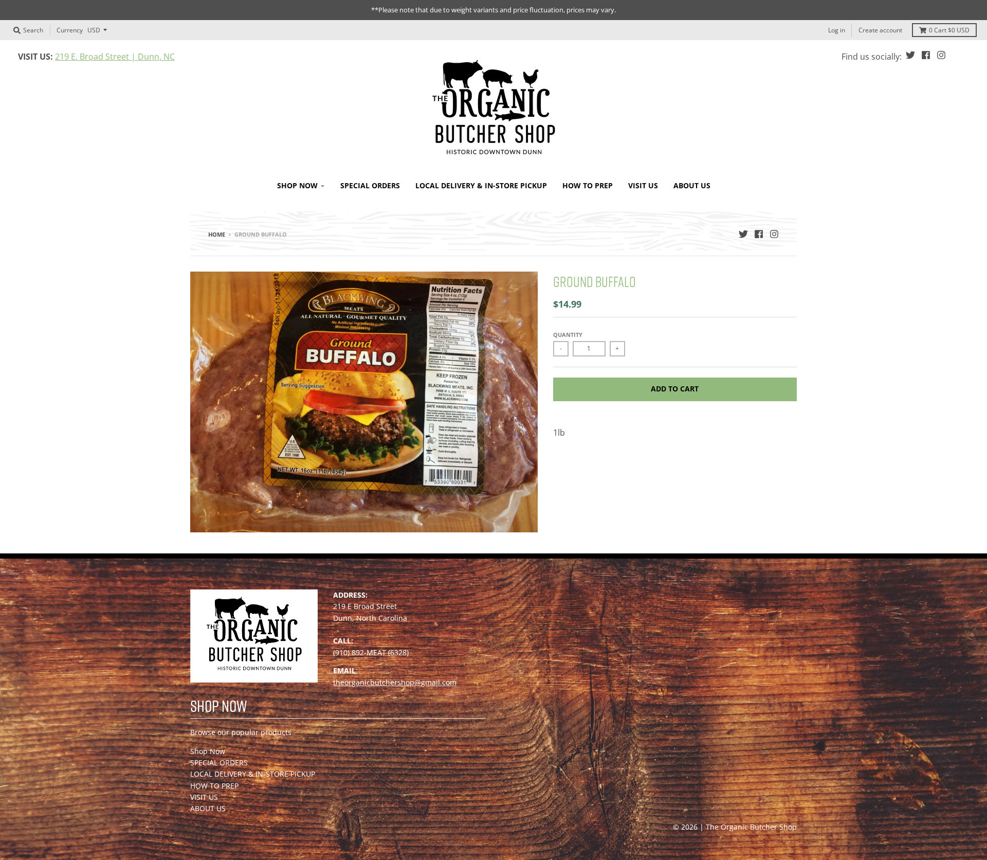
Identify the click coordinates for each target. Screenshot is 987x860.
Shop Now (207, 751)
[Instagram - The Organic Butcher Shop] (941, 55)
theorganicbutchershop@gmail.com (394, 682)
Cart (949, 30)
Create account (880, 30)
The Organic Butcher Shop (751, 827)
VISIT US (204, 797)
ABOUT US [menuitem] (691, 185)
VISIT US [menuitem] (643, 185)
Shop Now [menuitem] (297, 185)
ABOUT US (208, 808)
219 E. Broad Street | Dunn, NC (115, 56)
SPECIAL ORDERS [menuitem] (370, 185)
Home (216, 234)
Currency (70, 29)
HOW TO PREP (214, 786)
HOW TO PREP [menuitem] (587, 185)
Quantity (567, 334)
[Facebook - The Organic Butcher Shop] (925, 55)
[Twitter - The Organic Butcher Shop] (910, 55)
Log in (836, 30)
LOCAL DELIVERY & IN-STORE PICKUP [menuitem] (481, 185)
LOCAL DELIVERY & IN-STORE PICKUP (252, 774)
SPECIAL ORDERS (219, 762)
